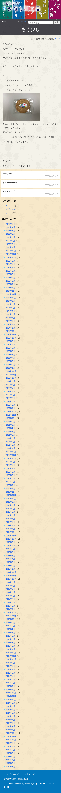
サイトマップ (28, 774)
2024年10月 (11, 297)
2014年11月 (11, 696)
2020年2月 (10, 485)
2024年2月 (10, 324)
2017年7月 (10, 589)
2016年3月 (10, 642)
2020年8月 (10, 465)
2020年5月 (10, 475)
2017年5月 (10, 596)
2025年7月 (10, 267)
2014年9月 (10, 703)
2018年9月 (10, 542)
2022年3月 (10, 401)
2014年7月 (10, 709)
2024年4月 (10, 318)
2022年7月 (10, 388)
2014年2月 (10, 726)
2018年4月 (10, 559)
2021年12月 (11, 411)
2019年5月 (10, 515)
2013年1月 (10, 760)
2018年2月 (10, 565)
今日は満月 (30, 175)
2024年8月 (10, 304)
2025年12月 (11, 251)
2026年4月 (10, 237)
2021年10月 (11, 418)
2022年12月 (11, 371)
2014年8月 (10, 706)
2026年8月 (10, 224)
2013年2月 (10, 756)
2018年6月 (10, 552)
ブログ (57, 39)
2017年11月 (11, 575)
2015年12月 (11, 653)
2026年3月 (10, 241)
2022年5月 (10, 395)
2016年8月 (10, 626)
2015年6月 (10, 673)
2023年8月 (10, 344)
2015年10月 (11, 659)
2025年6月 (10, 271)
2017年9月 (10, 582)
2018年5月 (10, 555)
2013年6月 (10, 753)
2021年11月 (11, 415)
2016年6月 (10, 632)
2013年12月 (11, 733)
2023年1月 (10, 368)
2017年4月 (10, 599)
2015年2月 (10, 686)
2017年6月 (10, 592)
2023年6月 (10, 351)
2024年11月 (11, 294)
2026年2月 (10, 244)
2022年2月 (10, 405)
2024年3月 (10, 321)
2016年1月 (10, 649)
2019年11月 (11, 495)
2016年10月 (11, 619)
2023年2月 (10, 364)
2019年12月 (11, 492)
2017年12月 (11, 572)
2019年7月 (10, 509)
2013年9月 (10, 743)
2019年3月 (10, 522)
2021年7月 (10, 428)
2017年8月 (10, 586)
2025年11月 (11, 254)
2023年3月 (10, 361)
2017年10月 (11, 579)
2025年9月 (10, 261)
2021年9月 (10, 421)
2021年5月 (10, 435)
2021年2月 (10, 445)
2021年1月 (10, 448)
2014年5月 (10, 716)
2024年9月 (10, 301)
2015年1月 (10, 689)
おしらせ (9, 206)
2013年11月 (11, 736)
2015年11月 (11, 656)
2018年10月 (11, 539)
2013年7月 (10, 750)
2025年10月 (11, 257)
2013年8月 (10, 746)
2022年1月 (10, 408)
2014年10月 (11, 699)
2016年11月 (11, 616)
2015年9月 (10, 663)
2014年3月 (10, 723)
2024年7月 (10, 308)
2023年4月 (10, 358)
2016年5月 (10, 636)
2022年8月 (10, 385)
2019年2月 (10, 525)
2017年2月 (10, 606)
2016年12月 (11, 612)
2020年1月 (10, 488)
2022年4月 (10, 398)
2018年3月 (10, 562)
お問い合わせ (13, 774)
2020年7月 (10, 468)
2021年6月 (10, 431)
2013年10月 (11, 740)
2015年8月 (10, 666)
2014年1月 (10, 730)
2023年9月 (10, 341)
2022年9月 (10, 381)
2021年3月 (10, 442)
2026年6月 (10, 230)
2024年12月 (11, 291)
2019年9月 (10, 502)
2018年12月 (11, 532)
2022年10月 (11, 378)
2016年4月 (10, 639)
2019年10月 (11, 498)
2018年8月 (10, 545)
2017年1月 (10, 609)
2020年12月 (11, 452)
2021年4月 (10, 438)
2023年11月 (11, 334)
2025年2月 (10, 284)
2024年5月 (10, 314)
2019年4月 (10, 519)
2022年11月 (11, 375)
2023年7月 (10, 348)
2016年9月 (10, 622)
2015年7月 (10, 669)
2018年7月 (10, 549)
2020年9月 (10, 462)
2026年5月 (10, 234)
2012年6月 (10, 763)
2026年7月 (10, 227)
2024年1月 (10, 328)
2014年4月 (10, 720)
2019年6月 (10, 512)
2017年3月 (10, 602)
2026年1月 (10, 247)
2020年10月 (11, 458)
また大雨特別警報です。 (30, 184)
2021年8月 (10, 425)
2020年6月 (10, 472)
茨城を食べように (30, 193)
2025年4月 (10, 277)
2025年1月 (10, 287)
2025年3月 (10, 281)
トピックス (10, 209)
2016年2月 (10, 646)
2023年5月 (10, 354)
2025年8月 (10, 264)
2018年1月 (10, 569)
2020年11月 (11, 455)
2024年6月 (10, 311)
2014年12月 (11, 693)
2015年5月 (10, 676)
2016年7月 (10, 629)
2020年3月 (10, 482)
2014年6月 (10, 713)
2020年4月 (10, 478)
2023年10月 (11, 338)
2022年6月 (10, 391)
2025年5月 (10, 274)
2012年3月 (10, 766)
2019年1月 (10, 529)
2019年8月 (10, 505)
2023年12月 (11, 331)
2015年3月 (10, 683)
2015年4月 (10, 679)
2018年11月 (11, 535)
